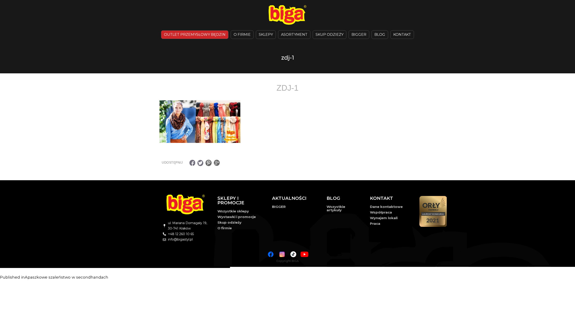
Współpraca (381, 212)
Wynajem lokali (384, 218)
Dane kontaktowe (386, 207)
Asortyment (294, 34)
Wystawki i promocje (236, 217)
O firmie (224, 228)
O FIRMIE (242, 34)
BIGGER (359, 34)
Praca (375, 223)
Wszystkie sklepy (233, 211)
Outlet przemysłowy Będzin (195, 34)
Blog (379, 34)
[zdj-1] (287, 121)
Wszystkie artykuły (336, 208)
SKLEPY (266, 34)
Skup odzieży (329, 34)
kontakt (402, 34)
